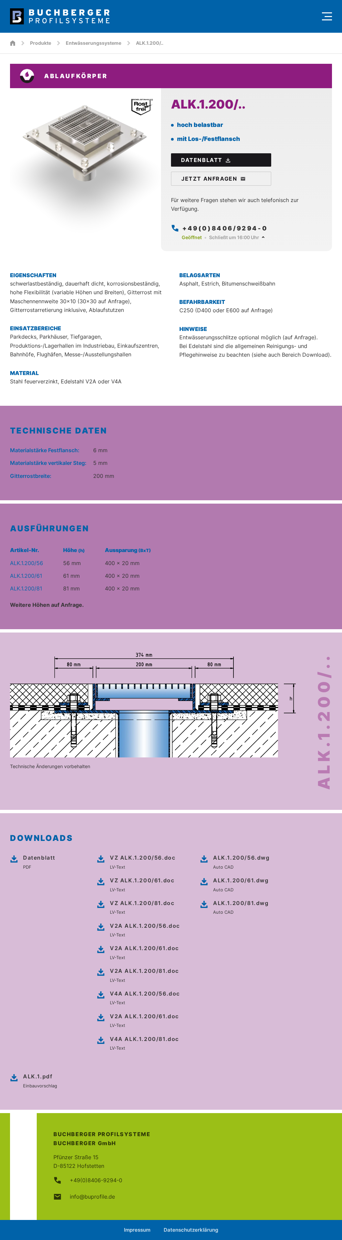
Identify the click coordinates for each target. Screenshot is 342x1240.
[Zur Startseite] (162, 16)
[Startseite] (12, 43)
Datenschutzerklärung (191, 1230)
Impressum (137, 1230)
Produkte (40, 43)
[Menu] (327, 16)
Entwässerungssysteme (93, 43)
